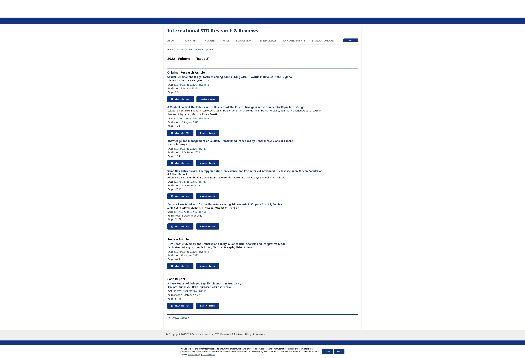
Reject (339, 351)
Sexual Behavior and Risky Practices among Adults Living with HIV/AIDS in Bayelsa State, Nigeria (229, 77)
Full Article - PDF (181, 133)
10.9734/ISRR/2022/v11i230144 (191, 251)
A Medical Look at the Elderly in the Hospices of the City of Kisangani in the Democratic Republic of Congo (235, 107)
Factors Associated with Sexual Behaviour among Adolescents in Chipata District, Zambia (224, 204)
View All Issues (178, 317)
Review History (208, 99)
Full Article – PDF (181, 99)
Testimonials (267, 40)
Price (225, 40)
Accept (327, 351)
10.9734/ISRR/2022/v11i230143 (191, 118)
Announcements (294, 40)
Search (350, 40)
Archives (191, 40)
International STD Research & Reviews (212, 30)
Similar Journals (323, 40)
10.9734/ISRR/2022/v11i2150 (190, 291)
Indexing (210, 40)
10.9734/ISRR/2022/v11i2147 (190, 148)
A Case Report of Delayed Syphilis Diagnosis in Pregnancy (204, 283)
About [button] (171, 40)
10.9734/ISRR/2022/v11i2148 (190, 181)
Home (170, 49)
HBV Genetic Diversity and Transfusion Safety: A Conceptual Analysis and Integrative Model (226, 244)
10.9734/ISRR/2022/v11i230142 (191, 84)
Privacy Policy (194, 354)
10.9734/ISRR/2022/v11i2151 (190, 212)
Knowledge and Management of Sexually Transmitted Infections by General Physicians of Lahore (230, 141)
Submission (244, 40)
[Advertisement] (262, 8)
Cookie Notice (208, 354)
